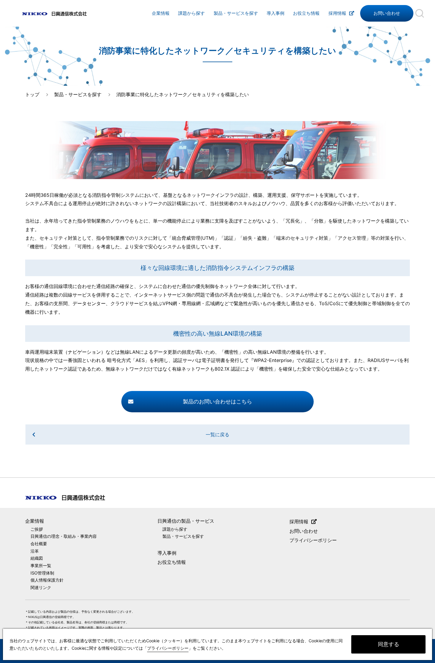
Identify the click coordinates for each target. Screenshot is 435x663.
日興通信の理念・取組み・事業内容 (63, 536)
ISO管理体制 (42, 572)
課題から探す (191, 13)
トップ (32, 94)
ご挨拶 (36, 529)
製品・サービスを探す (236, 13)
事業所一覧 (40, 565)
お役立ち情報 (306, 13)
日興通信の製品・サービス (185, 521)
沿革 (34, 550)
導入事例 (275, 13)
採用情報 (337, 13)
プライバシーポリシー (313, 540)
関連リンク (40, 587)
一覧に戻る (217, 434)
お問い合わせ (386, 13)
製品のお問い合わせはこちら (217, 401)
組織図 (36, 558)
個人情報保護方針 (47, 579)
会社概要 (38, 543)
